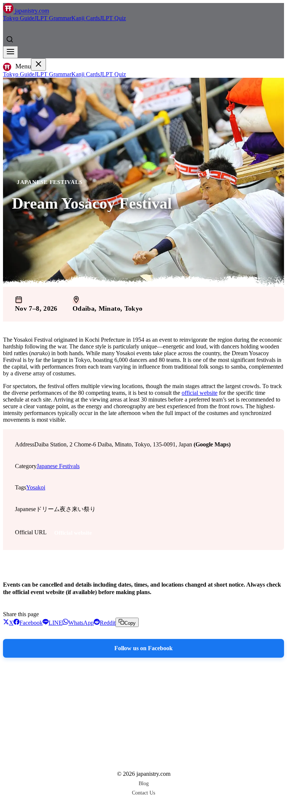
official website (199, 393)
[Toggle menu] (10, 52)
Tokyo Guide (18, 18)
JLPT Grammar (52, 18)
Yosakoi (35, 487)
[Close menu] (38, 64)
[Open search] (9, 39)
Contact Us (143, 793)
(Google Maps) (212, 444)
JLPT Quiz (113, 18)
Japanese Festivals (50, 182)
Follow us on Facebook (143, 648)
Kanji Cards (85, 18)
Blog (144, 783)
